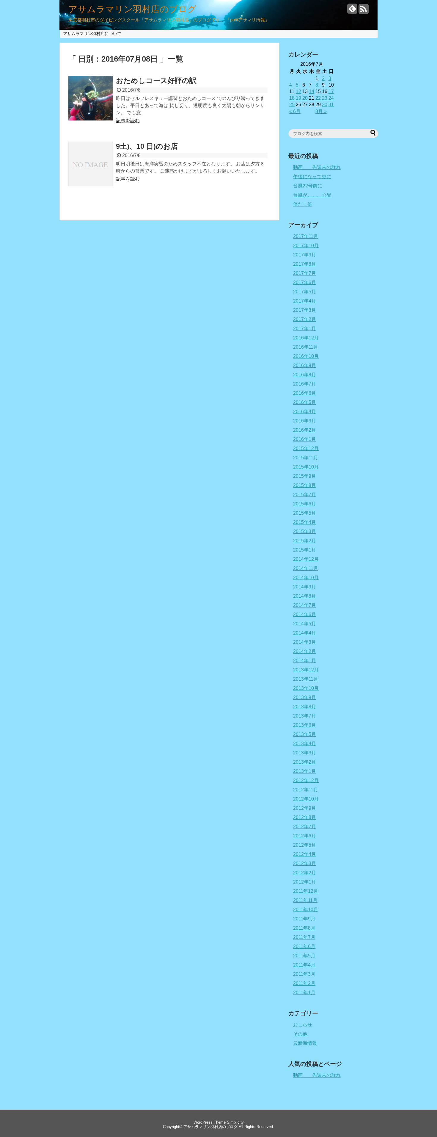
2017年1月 (304, 328)
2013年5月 (304, 734)
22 (318, 98)
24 (331, 98)
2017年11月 (305, 236)
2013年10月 (306, 688)
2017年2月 (304, 319)
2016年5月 (304, 402)
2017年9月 (304, 254)
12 (298, 91)
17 (331, 91)
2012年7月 (304, 826)
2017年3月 (304, 310)
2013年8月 (304, 706)
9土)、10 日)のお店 (147, 146)
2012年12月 (306, 780)
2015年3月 (304, 531)
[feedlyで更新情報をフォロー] (352, 11)
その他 (300, 1033)
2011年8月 (304, 928)
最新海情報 (305, 1043)
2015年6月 (304, 503)
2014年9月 (304, 586)
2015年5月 (304, 513)
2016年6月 (304, 393)
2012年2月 (304, 872)
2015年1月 (304, 549)
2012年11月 (305, 789)
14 (311, 91)
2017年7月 (304, 273)
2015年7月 (304, 494)
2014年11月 (305, 568)
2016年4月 (304, 411)
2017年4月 (304, 300)
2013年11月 (305, 679)
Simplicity (235, 1122)
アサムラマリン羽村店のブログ (132, 9)
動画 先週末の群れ (317, 167)
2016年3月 (304, 420)
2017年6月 (304, 282)
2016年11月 (305, 347)
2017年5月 (304, 291)
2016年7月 (304, 383)
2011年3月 (304, 974)
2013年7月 (304, 715)
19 (298, 98)
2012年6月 (304, 835)
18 (292, 98)
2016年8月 (304, 374)
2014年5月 (304, 623)
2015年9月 (304, 476)
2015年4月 (304, 522)
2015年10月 (306, 466)
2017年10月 (306, 245)
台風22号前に (307, 185)
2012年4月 (304, 854)
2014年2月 (304, 651)
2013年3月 (304, 752)
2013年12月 (306, 669)
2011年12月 (305, 891)
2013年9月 (304, 697)
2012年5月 (304, 845)
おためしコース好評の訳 (156, 80)
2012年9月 (304, 808)
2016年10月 (306, 356)
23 (324, 98)
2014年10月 (306, 577)
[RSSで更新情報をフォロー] (364, 11)
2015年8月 (304, 485)
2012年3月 (304, 863)
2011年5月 (304, 955)
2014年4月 (304, 632)
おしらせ (302, 1024)
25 (292, 104)
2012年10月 (306, 798)
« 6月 (295, 111)
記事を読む (128, 120)
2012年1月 (304, 881)
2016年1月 (304, 439)
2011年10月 (305, 909)
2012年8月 (304, 817)
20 (305, 98)
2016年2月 (304, 430)
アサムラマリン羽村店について (92, 33)
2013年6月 (304, 725)
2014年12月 (306, 559)
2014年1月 (304, 660)
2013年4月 (304, 743)
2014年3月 (304, 642)
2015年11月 (305, 457)
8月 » (321, 111)
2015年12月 (306, 448)
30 (324, 104)
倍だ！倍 (302, 204)
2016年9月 (304, 365)
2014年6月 (304, 614)
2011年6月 (304, 946)
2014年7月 (304, 605)
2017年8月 (304, 264)
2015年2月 (304, 540)
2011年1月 (304, 992)
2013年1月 (304, 771)
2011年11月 (305, 900)
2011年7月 (304, 937)
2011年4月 (304, 964)
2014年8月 (304, 596)
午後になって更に (312, 176)
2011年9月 (304, 918)
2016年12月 (306, 337)
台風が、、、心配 (312, 195)
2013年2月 (304, 762)
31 (331, 104)
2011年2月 (304, 983)
